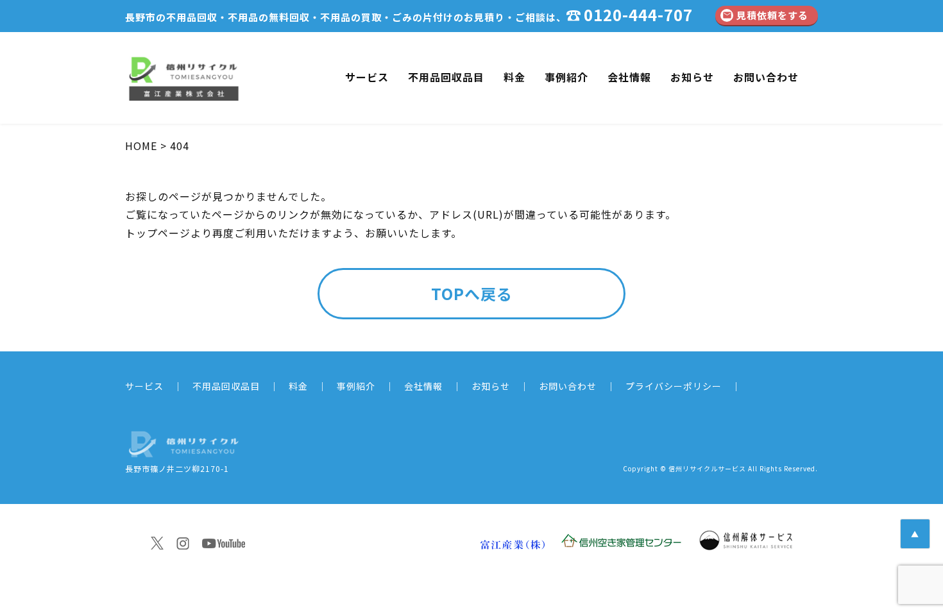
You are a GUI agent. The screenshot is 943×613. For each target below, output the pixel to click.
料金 (514, 77)
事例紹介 (566, 77)
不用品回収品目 (446, 77)
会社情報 (629, 77)
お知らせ (692, 77)
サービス (367, 77)
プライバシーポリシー (673, 386)
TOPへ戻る (472, 293)
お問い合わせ (766, 77)
